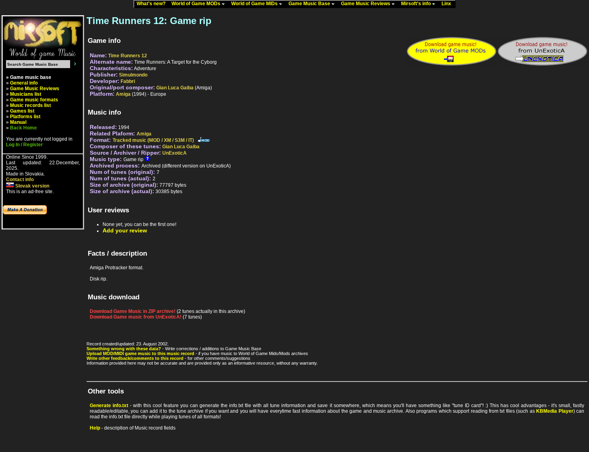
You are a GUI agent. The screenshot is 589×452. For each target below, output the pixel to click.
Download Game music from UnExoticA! (136, 317)
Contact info (20, 179)
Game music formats (34, 100)
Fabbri (128, 81)
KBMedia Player (554, 411)
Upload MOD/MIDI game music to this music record (140, 353)
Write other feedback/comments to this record (135, 358)
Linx (448, 3)
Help (95, 428)
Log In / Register (24, 144)
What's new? (153, 3)
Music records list (30, 105)
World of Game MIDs (255, 3)
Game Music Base (309, 3)
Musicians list (25, 94)
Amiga (123, 94)
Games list (22, 111)
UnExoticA (174, 153)
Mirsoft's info (416, 3)
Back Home (23, 128)
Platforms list (25, 116)
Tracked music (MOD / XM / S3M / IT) (153, 140)
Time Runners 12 (127, 56)
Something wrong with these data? (124, 348)
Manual (18, 122)
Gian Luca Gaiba (175, 88)
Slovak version (31, 186)
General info (24, 83)
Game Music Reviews (366, 3)
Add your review (125, 230)
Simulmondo (133, 75)
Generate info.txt (109, 405)
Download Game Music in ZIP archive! (132, 311)
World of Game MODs (196, 3)
